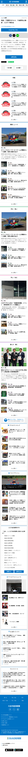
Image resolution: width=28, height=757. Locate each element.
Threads (17, 709)
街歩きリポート (8, 560)
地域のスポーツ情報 (9, 552)
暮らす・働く (21, 5)
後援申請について (5, 724)
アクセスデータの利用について (8, 718)
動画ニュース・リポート (10, 562)
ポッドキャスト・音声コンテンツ (13, 565)
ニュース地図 (4, 17)
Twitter (14, 709)
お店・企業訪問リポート (10, 557)
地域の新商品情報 (8, 540)
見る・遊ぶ (12, 5)
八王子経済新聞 (14, 2)
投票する (9, 571)
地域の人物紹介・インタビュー (12, 550)
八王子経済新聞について (7, 714)
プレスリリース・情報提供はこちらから (10, 716)
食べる (7, 5)
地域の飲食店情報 (8, 548)
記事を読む (14, 57)
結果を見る (19, 571)
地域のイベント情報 (9, 535)
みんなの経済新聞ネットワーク (14, 738)
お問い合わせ (4, 720)
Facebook (10, 709)
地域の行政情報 (8, 545)
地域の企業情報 (8, 543)
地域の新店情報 (8, 538)
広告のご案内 (4, 722)
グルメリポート (8, 555)
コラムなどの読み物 (9, 567)
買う (17, 5)
